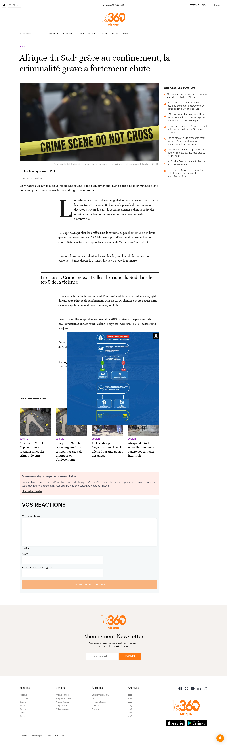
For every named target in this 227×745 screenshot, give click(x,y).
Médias (115, 34)
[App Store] (175, 722)
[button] (220, 738)
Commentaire (31, 516)
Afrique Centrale (63, 702)
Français (218, 5)
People (91, 34)
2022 (130, 695)
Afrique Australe (62, 709)
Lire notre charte (32, 491)
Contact (95, 705)
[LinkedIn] (199, 688)
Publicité (95, 709)
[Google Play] (196, 722)
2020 (130, 702)
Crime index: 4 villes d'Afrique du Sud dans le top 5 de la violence (96, 280)
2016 (130, 716)
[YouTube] (193, 688)
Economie (67, 34)
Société (80, 34)
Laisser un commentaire (89, 584)
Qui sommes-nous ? (100, 695)
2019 (130, 705)
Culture (103, 34)
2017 (130, 713)
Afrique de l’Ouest (63, 698)
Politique (53, 34)
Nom (25, 554)
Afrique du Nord (62, 695)
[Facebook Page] (180, 688)
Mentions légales (99, 702)
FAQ (93, 698)
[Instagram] (205, 688)
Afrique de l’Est (62, 705)
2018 (130, 709)
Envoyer (130, 656)
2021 (130, 698)
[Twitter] (186, 688)
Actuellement (25, 33)
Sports (126, 34)
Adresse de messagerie (37, 567)
